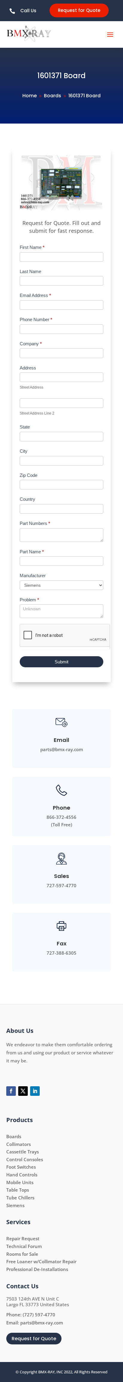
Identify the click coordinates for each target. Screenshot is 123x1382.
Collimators (18, 1144)
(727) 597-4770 (39, 1315)
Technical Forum (24, 1246)
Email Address (35, 295)
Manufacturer (33, 575)
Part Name (32, 551)
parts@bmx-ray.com (41, 1323)
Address (28, 367)
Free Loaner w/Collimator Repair (41, 1261)
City (23, 451)
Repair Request (22, 1238)
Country (27, 499)
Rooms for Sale (22, 1254)
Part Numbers (35, 523)
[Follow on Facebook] (11, 1091)
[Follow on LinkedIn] (35, 1091)
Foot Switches (21, 1167)
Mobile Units (19, 1182)
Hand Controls (21, 1175)
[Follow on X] (23, 1091)
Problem (29, 599)
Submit (61, 661)
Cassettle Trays (22, 1152)
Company (31, 343)
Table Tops (17, 1190)
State (25, 426)
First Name (32, 247)
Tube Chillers (20, 1198)
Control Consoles (24, 1159)
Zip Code (28, 475)
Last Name (30, 271)
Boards (13, 1136)
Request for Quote (79, 10)
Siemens (15, 1205)
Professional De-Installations (37, 1269)
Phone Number (36, 319)
